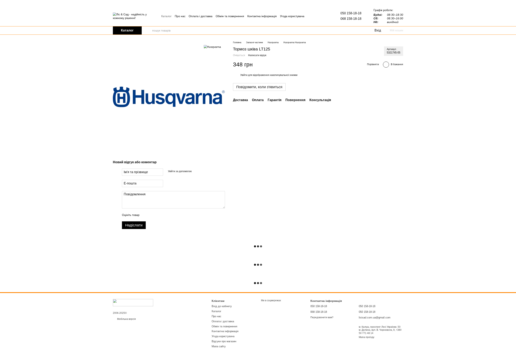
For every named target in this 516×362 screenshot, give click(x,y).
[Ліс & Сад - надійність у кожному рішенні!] (133, 302)
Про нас (180, 16)
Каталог (166, 16)
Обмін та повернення (230, 16)
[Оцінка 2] (152, 214)
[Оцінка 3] (159, 214)
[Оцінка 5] (172, 214)
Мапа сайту (219, 346)
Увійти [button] (244, 75)
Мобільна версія (126, 319)
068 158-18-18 (350, 18)
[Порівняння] (355, 30)
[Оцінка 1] (146, 214)
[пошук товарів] (149, 30)
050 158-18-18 (350, 13)
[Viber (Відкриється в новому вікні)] (316, 16)
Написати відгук (257, 55)
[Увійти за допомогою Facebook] (196, 171)
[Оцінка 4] (165, 214)
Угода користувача (292, 16)
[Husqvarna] (212, 47)
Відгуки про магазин (224, 341)
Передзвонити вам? (321, 317)
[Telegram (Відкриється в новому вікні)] (311, 16)
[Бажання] (363, 30)
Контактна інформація (262, 16)
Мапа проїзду (366, 337)
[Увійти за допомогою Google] (202, 171)
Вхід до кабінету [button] (222, 306)
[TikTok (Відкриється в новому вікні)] (321, 16)
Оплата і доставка (200, 16)
